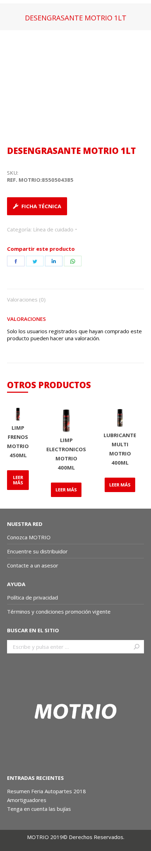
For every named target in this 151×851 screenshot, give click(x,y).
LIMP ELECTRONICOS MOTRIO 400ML (66, 453)
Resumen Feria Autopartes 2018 (46, 791)
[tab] (75, 296)
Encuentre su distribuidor (37, 551)
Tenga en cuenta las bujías (39, 808)
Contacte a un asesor (32, 565)
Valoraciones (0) (26, 299)
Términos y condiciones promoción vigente (59, 611)
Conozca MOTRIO (29, 537)
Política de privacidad (32, 597)
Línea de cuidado (53, 229)
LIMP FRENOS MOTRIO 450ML (18, 441)
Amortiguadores (26, 799)
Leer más (18, 480)
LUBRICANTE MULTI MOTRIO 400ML (120, 448)
